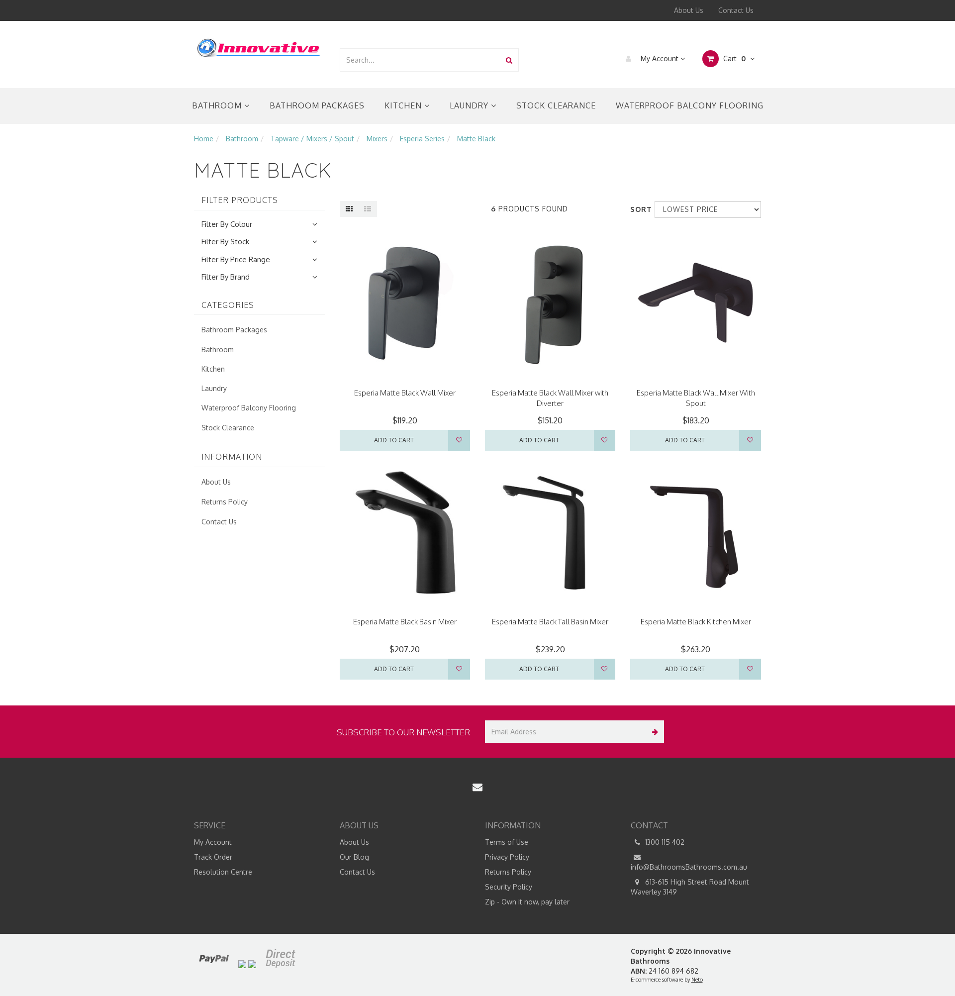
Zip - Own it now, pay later (527, 901)
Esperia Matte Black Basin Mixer (405, 621)
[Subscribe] (653, 731)
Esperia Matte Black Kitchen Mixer (696, 621)
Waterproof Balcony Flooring (690, 105)
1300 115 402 (663, 842)
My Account (659, 58)
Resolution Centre (223, 872)
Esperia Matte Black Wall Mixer (405, 393)
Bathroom (218, 105)
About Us (688, 10)
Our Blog (354, 857)
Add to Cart (394, 440)
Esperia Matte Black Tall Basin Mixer (550, 621)
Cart (733, 58)
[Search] (509, 60)
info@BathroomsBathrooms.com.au (689, 867)
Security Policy (508, 887)
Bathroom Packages (317, 105)
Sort (638, 209)
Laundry (470, 105)
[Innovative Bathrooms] (259, 46)
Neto (697, 979)
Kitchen (404, 105)
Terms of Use (506, 842)
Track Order (213, 857)
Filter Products (239, 200)
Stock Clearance (556, 105)
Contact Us (736, 10)
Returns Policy (224, 502)
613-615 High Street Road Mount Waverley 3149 (690, 887)
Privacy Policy (507, 857)
